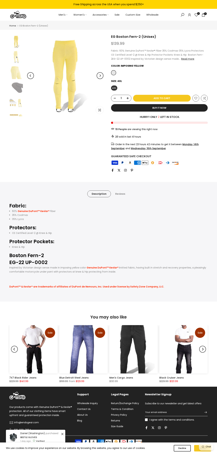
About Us (82, 415)
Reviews (120, 194)
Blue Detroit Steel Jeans (74, 377)
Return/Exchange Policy (125, 403)
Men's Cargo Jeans (121, 377)
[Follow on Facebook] (112, 170)
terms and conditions (181, 419)
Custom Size (132, 14)
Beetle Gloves (28, 437)
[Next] (100, 75)
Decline (182, 448)
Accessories (100, 14)
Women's (79, 14)
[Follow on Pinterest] (131, 170)
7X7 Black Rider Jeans (22, 377)
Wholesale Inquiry (87, 403)
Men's (62, 14)
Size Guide (117, 426)
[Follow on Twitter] (119, 170)
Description (99, 194)
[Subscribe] (204, 412)
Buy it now (159, 108)
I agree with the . (171, 419)
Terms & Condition (122, 409)
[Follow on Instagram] (125, 170)
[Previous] (30, 75)
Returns (115, 420)
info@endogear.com (26, 422)
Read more (187, 58)
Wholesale (152, 14)
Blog (79, 420)
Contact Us (84, 409)
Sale (117, 14)
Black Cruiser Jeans (171, 377)
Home (12, 26)
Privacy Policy (119, 415)
